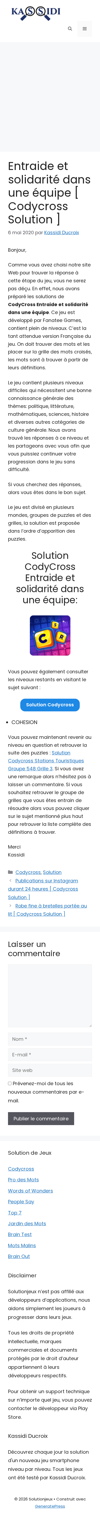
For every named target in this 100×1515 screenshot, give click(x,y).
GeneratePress (50, 1506)
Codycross (28, 872)
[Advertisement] (50, 94)
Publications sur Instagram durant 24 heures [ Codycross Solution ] (43, 889)
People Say (21, 1201)
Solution (52, 872)
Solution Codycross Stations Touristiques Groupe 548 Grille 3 (46, 761)
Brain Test (20, 1234)
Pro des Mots (23, 1179)
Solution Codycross (50, 705)
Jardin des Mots (27, 1223)
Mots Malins (22, 1245)
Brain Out (19, 1256)
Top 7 (15, 1212)
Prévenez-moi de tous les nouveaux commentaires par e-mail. (46, 1092)
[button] (70, 29)
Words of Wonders (30, 1190)
